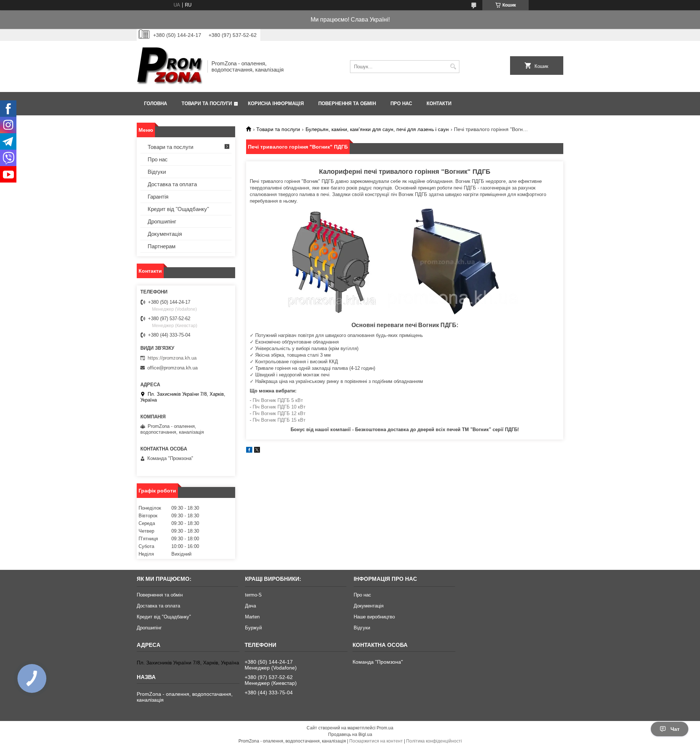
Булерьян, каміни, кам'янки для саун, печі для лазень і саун (377, 129)
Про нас (401, 103)
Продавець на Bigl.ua (350, 734)
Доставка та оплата (172, 184)
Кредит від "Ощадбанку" (178, 209)
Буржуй (253, 627)
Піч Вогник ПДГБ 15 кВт (279, 420)
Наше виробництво (374, 617)
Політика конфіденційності (434, 741)
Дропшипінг (162, 221)
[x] (257, 451)
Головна (155, 103)
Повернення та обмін (347, 103)
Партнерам (161, 246)
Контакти (439, 103)
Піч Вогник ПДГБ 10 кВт (279, 407)
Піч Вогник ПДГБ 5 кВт (278, 400)
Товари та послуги (207, 103)
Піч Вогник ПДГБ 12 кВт (279, 413)
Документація (165, 234)
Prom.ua (385, 727)
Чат (675, 729)
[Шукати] (453, 66)
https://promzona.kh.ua (172, 358)
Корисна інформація (276, 103)
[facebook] (249, 451)
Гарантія (158, 196)
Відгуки (157, 172)
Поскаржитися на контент (376, 741)
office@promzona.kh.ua (172, 368)
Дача (250, 606)
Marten (252, 617)
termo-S (253, 595)
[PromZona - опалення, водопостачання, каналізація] (169, 66)
